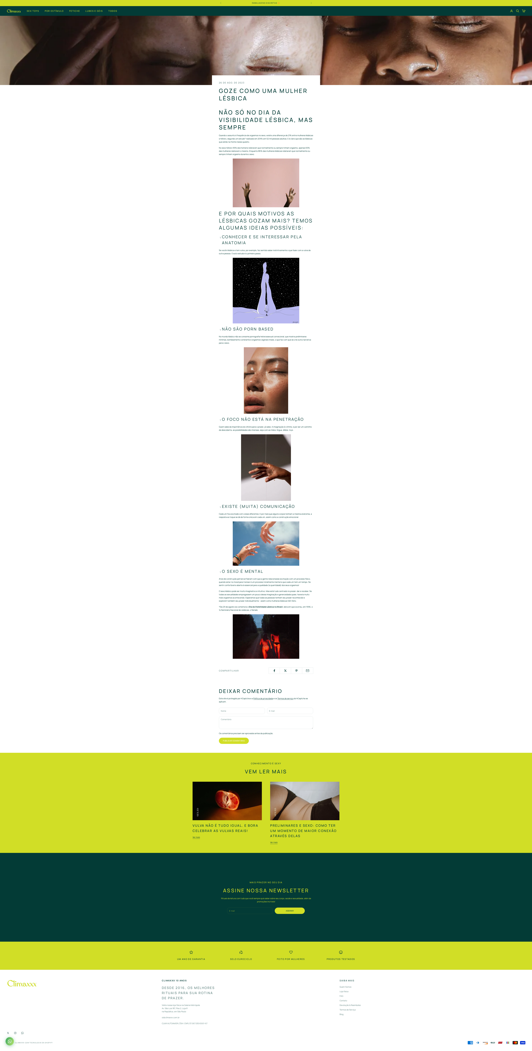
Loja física (344, 991)
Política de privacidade (263, 698)
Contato (343, 1000)
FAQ (341, 996)
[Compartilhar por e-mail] (307, 671)
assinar (290, 911)
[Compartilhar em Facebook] (274, 671)
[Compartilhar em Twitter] (285, 671)
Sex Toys (33, 10)
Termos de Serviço (348, 1009)
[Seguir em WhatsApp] (22, 1033)
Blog (341, 1014)
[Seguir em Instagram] (15, 1033)
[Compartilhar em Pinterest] (296, 671)
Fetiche (74, 10)
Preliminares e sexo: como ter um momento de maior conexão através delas (303, 830)
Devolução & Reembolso (350, 1005)
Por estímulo (54, 10)
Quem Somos (345, 987)
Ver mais (196, 837)
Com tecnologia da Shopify (39, 1043)
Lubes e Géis (94, 10)
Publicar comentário (234, 740)
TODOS (112, 10)
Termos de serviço (285, 698)
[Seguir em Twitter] (8, 1033)
